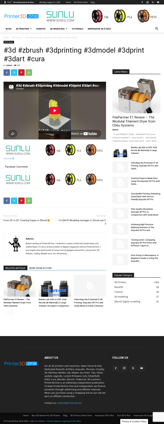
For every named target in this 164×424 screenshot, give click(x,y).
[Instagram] (147, 2)
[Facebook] (142, 2)
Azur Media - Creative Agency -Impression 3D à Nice (57, 421)
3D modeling (57, 28)
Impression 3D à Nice (99, 28)
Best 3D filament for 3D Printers (46, 415)
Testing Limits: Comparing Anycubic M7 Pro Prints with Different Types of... (144, 243)
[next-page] (11, 312)
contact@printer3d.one (69, 402)
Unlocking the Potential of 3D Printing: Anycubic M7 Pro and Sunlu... (144, 166)
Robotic (41, 28)
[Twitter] (152, 2)
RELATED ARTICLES (15, 268)
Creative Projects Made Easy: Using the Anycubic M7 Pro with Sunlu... (145, 181)
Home (68, 2)
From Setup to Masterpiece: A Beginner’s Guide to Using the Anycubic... (144, 258)
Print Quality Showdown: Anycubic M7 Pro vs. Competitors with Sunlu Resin (144, 212)
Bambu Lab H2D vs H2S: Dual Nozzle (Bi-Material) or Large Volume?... (144, 150)
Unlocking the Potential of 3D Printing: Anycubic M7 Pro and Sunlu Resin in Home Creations (88, 302)
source (7, 158)
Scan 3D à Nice (124, 415)
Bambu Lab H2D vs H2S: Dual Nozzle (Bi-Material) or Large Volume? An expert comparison (54, 302)
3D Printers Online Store (81, 415)
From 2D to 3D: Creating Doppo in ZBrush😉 (27, 220)
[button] (156, 28)
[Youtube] (158, 2)
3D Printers (22, 28)
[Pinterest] (21, 72)
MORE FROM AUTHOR (40, 268)
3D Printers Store (81, 2)
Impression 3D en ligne (144, 415)
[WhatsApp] (29, 72)
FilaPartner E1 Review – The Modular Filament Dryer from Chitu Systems (17, 302)
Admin (9, 65)
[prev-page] (6, 312)
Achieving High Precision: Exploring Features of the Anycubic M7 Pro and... (142, 227)
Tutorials (77, 28)
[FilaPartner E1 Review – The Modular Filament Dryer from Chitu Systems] (19, 286)
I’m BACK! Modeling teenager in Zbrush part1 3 (82, 222)
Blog (92, 2)
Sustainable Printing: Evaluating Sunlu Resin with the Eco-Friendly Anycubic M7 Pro (145, 197)
